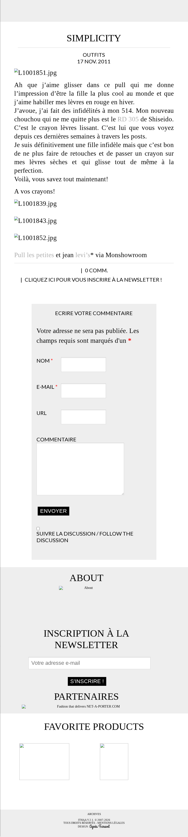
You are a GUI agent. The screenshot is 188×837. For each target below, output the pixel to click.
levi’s (82, 255)
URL (41, 413)
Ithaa (82, 819)
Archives (94, 814)
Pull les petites (34, 255)
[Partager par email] (70, 273)
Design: (83, 826)
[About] (86, 604)
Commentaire (56, 439)
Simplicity (94, 38)
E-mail (47, 386)
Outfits (94, 54)
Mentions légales (111, 822)
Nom (44, 360)
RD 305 (127, 119)
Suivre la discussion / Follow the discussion (84, 536)
